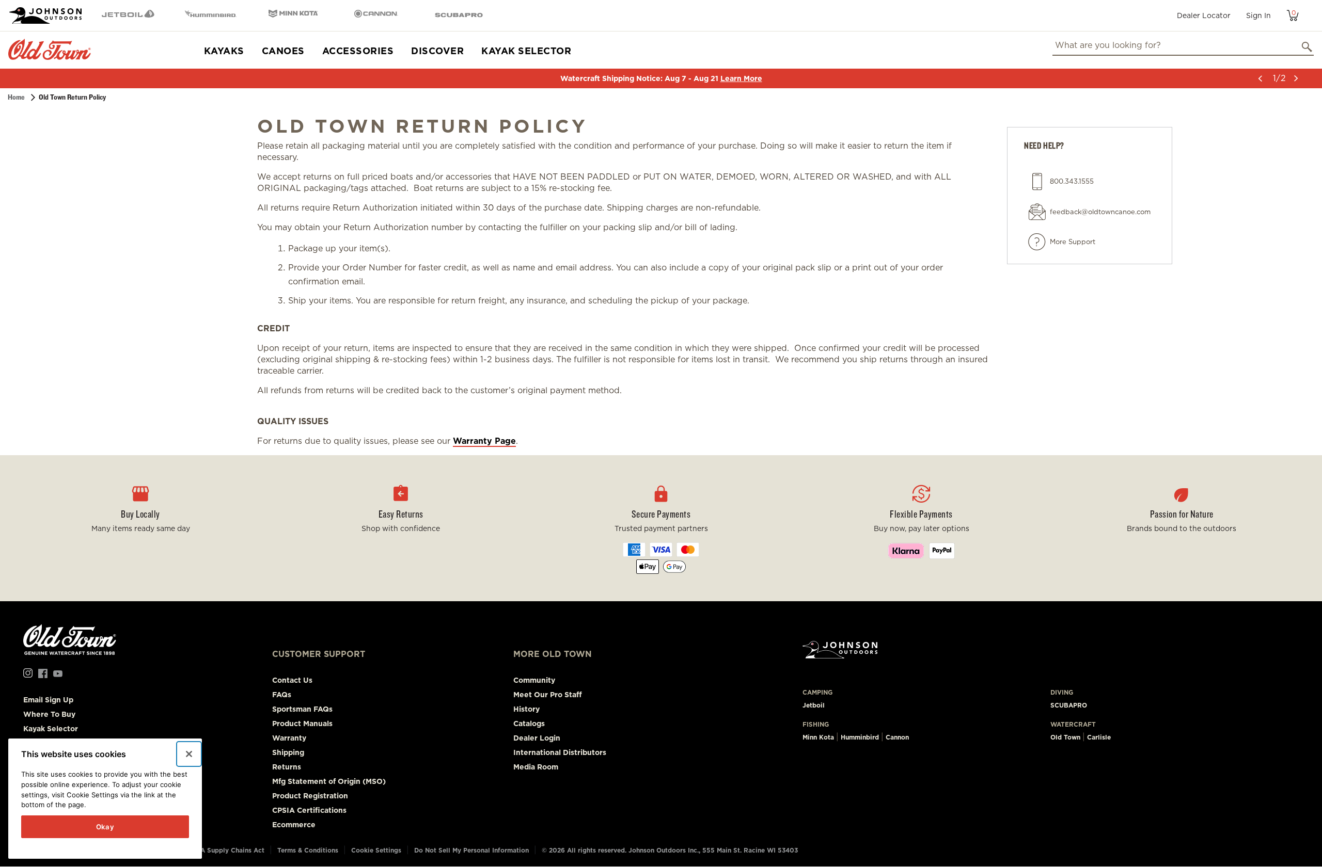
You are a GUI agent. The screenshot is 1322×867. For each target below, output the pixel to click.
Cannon (897, 737)
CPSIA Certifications (309, 810)
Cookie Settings (376, 850)
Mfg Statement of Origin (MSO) (329, 781)
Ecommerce (294, 825)
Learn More (741, 78)
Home (16, 97)
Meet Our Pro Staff (547, 695)
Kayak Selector (526, 50)
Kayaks (224, 50)
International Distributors (559, 752)
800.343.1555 (1072, 181)
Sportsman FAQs (302, 709)
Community (534, 680)
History (526, 709)
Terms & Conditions (307, 850)
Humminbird (860, 737)
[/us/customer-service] (1037, 242)
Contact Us (292, 680)
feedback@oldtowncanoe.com (1100, 212)
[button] (1260, 78)
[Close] (189, 754)
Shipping (288, 752)
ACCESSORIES (358, 50)
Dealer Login (536, 738)
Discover (437, 50)
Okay (105, 827)
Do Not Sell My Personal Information (471, 850)
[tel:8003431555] (1037, 181)
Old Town (1065, 737)
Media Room (535, 767)
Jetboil (813, 705)
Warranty (289, 738)
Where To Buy (49, 714)
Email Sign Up (48, 700)
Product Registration (310, 796)
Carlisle (1099, 737)
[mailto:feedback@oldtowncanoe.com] (1037, 211)
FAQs (281, 695)
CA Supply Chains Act (230, 850)
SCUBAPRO (1068, 705)
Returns (286, 767)
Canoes (283, 50)
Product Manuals (302, 723)
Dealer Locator (1204, 15)
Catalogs (529, 723)
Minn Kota (818, 737)
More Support (1072, 242)
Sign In (1258, 15)
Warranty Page (484, 441)
